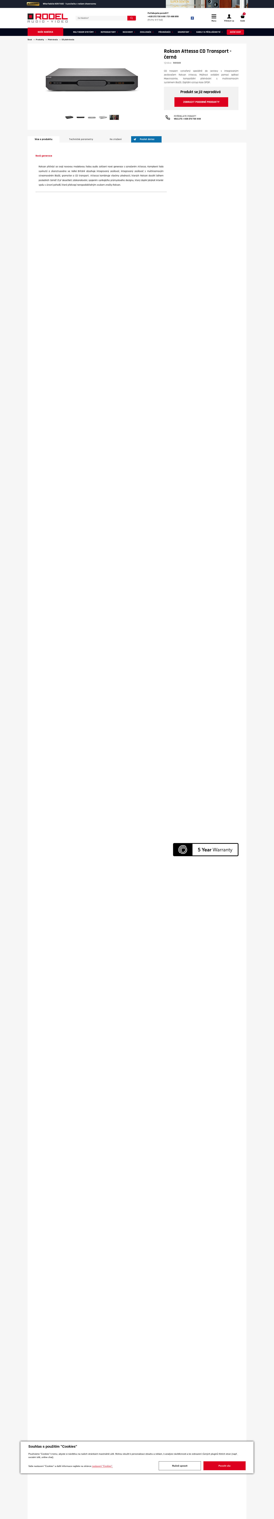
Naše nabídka (45, 32)
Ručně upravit (179, 1465)
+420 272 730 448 (192, 118)
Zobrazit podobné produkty (201, 102)
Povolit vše (225, 1465)
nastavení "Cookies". (102, 1466)
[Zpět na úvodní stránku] (48, 18)
